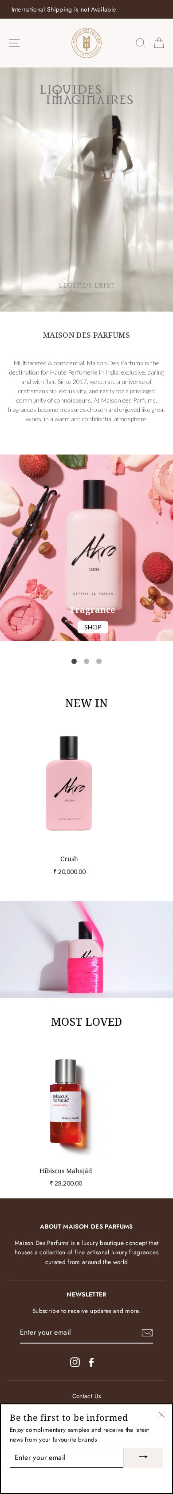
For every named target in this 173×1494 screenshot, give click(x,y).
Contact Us (86, 1395)
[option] (86, 9)
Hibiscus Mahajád (65, 1170)
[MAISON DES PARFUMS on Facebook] (91, 1362)
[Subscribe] (147, 1333)
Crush (69, 858)
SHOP (93, 627)
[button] (74, 661)
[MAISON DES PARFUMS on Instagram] (75, 1362)
